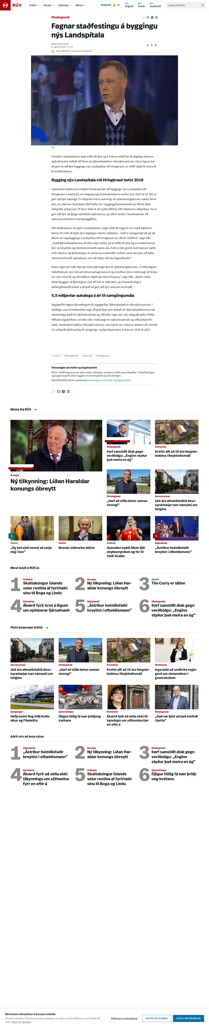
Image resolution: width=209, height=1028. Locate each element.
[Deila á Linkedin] (156, 18)
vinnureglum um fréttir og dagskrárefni (109, 380)
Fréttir (32, 5)
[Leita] (202, 5)
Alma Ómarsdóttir (60, 44)
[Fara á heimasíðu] (13, 5)
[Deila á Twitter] (152, 18)
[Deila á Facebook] (148, 18)
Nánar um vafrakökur (21, 1022)
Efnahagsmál (60, 17)
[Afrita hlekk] (143, 18)
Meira (79, 5)
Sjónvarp (63, 5)
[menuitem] (38, 5)
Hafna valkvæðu (157, 1018)
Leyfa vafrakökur (188, 1018)
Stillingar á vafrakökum (124, 1018)
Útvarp (47, 5)
